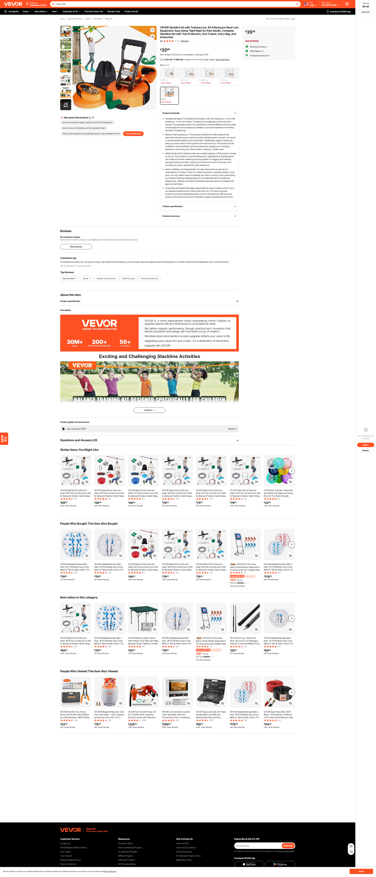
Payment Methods (68, 864)
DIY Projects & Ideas (127, 864)
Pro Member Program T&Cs (188, 855)
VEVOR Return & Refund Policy (73, 847)
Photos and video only (149, 278)
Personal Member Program (130, 847)
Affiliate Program (125, 855)
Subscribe (288, 845)
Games (87, 19)
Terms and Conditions (186, 847)
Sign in (365, 445)
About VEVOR (182, 843)
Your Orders (65, 851)
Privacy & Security (184, 851)
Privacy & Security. (109, 871)
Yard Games (97, 19)
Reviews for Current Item (106, 278)
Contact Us (65, 843)
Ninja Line (108, 19)
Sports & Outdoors (75, 19)
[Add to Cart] (87, 482)
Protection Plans (125, 843)
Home (62, 19)
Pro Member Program (127, 851)
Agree (361, 871)
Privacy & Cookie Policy (285, 851)
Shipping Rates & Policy (70, 860)
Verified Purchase (128, 278)
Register (365, 450)
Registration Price (184, 860)
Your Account (66, 855)
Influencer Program (126, 860)
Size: (162, 65)
